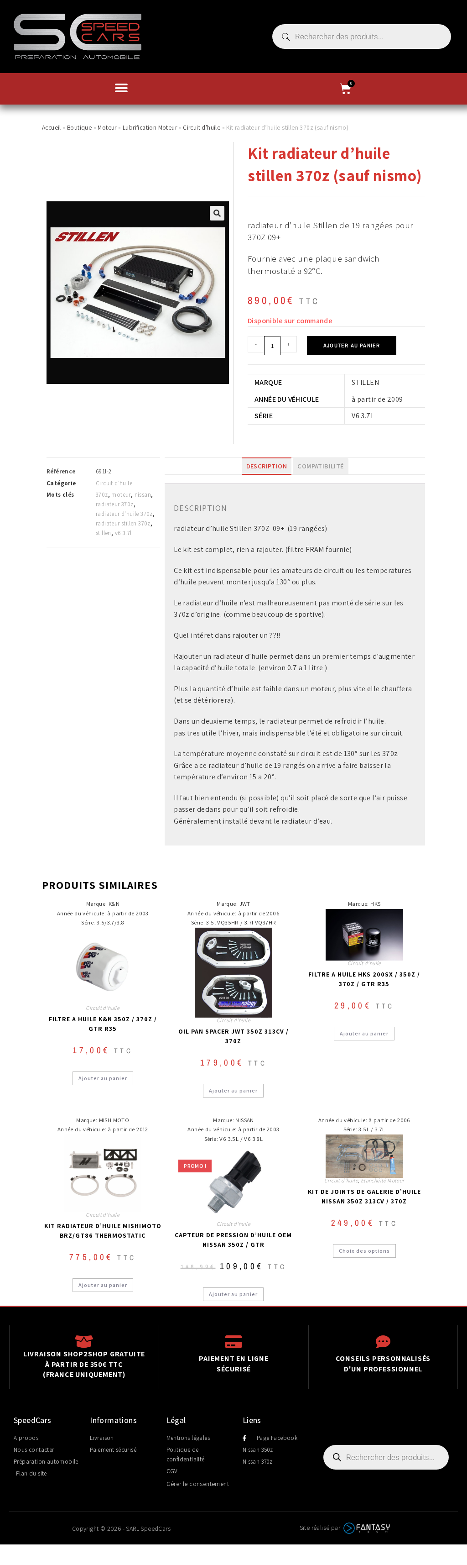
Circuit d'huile (201, 127)
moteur (120, 495)
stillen (103, 533)
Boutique (79, 127)
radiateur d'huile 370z (124, 514)
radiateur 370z (115, 504)
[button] (121, 88)
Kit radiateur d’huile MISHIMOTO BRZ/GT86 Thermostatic (102, 1230)
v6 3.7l (123, 533)
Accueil (51, 127)
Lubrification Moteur (150, 127)
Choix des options (364, 1250)
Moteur (107, 127)
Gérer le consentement (197, 1484)
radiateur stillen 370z (123, 523)
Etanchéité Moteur (383, 1180)
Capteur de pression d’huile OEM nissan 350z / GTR (233, 1240)
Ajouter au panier (351, 345)
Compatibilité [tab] (320, 466)
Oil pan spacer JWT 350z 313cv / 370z (233, 1036)
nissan (143, 495)
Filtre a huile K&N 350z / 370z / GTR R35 (103, 1024)
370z (102, 495)
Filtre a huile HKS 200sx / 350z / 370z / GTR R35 (364, 979)
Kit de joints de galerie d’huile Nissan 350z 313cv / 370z (364, 1196)
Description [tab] (266, 466)
